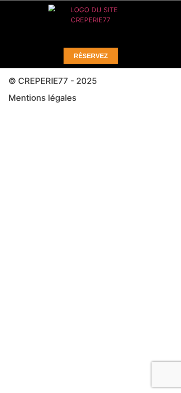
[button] (91, 33)
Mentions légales (42, 98)
